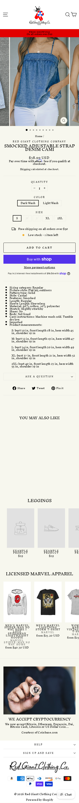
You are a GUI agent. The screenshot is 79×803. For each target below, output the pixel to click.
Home (39, 136)
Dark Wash (28, 203)
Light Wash (50, 203)
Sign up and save (38, 753)
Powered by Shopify (39, 800)
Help (38, 744)
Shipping (25, 169)
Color (39, 197)
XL (48, 218)
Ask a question (39, 376)
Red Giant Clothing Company (39, 141)
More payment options (39, 267)
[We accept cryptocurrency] (39, 690)
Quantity (39, 182)
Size (39, 212)
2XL (60, 218)
